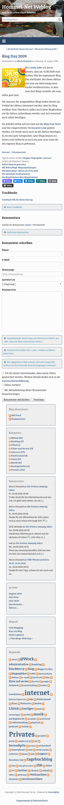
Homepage (8, 269)
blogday (26, 158)
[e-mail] (20, 677)
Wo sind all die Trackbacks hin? (16, 173)
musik (38, 714)
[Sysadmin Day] (49, 753)
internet (47, 158)
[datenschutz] (37, 673)
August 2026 (15, 593)
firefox (35, 681)
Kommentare (18, 418)
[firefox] (30, 681)
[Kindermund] (35, 699)
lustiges (28, 708)
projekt (42, 735)
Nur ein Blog (15, 631)
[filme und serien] (51, 677)
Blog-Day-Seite (52, 123)
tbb (39, 764)
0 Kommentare (19, 152)
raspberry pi (24, 740)
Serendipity (17, 745)
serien (32, 745)
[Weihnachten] (28, 774)
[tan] (10, 765)
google (45, 681)
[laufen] (33, 703)
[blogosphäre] (10, 673)
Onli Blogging (16, 627)
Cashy (32, 67)
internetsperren (17, 699)
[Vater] (51, 770)
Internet (6, 152)
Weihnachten (38, 774)
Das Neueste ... (16, 604)
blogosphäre (37, 158)
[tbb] (35, 765)
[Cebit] (28, 673)
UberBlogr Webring (20, 638)
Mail (54, 180)
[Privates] (30, 726)
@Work (27, 658)
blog (31, 668)
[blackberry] (43, 664)
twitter (22, 770)
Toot (8, 180)
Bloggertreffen (45, 668)
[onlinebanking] (10, 722)
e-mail (25, 677)
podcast (13, 726)
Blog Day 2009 (14, 55)
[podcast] (42, 722)
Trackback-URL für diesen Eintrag (17, 199)
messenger (14, 714)
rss (35, 740)
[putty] (47, 735)
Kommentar (9, 289)
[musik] (32, 714)
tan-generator (26, 765)
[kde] (27, 699)
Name (5, 249)
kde (31, 699)
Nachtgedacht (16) (20, 465)
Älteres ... (13, 607)
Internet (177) (18, 451)
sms (30, 749)
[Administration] (35, 659)
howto (43, 685)
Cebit (33, 673)
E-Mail (5, 259)
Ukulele (35, 770)
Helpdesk (14, 685)
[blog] (26, 668)
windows (14, 778)
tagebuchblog (39, 759)
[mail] (35, 708)
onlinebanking (20, 722)
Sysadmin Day (16, 759)
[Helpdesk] (50, 681)
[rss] (32, 740)
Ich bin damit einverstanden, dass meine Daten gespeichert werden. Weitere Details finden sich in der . (31, 376)
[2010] (10, 659)
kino (14, 703)
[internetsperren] (51, 693)
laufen (38, 703)
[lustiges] (20, 708)
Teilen (30, 180)
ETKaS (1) (15, 444)
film (47, 677)
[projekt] (36, 735)
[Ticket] (44, 765)
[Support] (36, 753)
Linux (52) (16, 458)
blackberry (16, 668)
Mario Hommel (24, 61)
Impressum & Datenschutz (32, 800)
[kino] (10, 703)
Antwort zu (8, 279)
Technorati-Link (37, 127)
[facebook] (30, 677)
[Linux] (43, 703)
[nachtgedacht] (45, 714)
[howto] (39, 685)
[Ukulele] (29, 770)
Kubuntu (25, 703)
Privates (22, 733)
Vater (11, 774)
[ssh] (29, 753)
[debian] (10, 677)
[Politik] (20, 726)
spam (24, 753)
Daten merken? (12, 384)
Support (42, 753)
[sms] (26, 749)
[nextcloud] (38, 718)
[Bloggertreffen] (35, 668)
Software (13, 753)
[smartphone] (10, 749)
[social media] (34, 749)
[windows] (48, 774)
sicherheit (45, 745)
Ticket (49, 765)
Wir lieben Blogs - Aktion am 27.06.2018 (20, 170)
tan (13, 765)
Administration (19, 664)
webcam (22, 774)
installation (15, 694)
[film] (43, 677)
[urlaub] (40, 770)
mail (39, 708)
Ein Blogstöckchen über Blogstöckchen (20, 177)
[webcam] (16, 774)
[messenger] (43, 708)
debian (15, 677)
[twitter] (16, 770)
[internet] (23, 693)
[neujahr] (26, 718)
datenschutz (45, 673)
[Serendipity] (39, 740)
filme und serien (19, 681)
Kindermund (44, 699)
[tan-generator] (17, 765)
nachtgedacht (16, 718)
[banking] (30, 664)
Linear (28, 224)
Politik (25, 726)
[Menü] (32, 40)
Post (19, 180)
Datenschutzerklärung (15, 380)
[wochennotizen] (20, 778)
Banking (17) (17, 441)
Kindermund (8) (19, 455)
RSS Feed (16, 415)
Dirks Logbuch (16, 634)
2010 (14, 659)
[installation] (48, 685)
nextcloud (44, 718)
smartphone (18, 749)
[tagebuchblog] (25, 759)
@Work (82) (17, 437)
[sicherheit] (37, 745)
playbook (35, 722)
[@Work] (18, 659)
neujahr (32, 718)
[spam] (20, 753)
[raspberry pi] (16, 740)
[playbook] (29, 722)
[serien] (27, 745)
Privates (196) (18, 469)
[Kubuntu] (19, 703)
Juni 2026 (14, 600)
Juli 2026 (13, 596)
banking (37, 664)
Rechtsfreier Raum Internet (20, 48)
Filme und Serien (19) (22, 448)
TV (13, 770)
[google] (40, 681)
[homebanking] (20, 685)
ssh (32, 753)
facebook (37, 677)
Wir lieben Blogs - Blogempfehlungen (19, 167)
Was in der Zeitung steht (46, 48)
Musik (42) (16, 462)
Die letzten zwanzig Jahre (39, 526)
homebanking (29, 685)
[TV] (10, 770)
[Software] (50, 749)
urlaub (46, 770)
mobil (27, 714)
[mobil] (22, 714)
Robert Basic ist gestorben (14, 164)
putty (11, 740)
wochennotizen (32, 778)
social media (42, 749)
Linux (14, 708)
